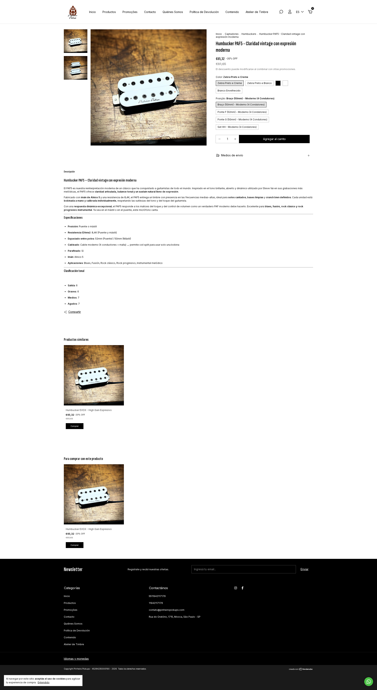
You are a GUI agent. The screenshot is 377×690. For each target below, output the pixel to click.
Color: (232, 77)
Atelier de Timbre (257, 12)
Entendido (43, 682)
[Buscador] (281, 12)
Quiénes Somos (173, 12)
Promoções (130, 12)
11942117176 (156, 603)
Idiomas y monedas (76, 658)
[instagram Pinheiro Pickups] (235, 588)
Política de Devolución (204, 12)
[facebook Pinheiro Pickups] (242, 588)
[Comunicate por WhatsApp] (368, 681)
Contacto (150, 12)
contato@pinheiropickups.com (166, 609)
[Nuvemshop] (301, 669)
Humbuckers (249, 33)
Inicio (92, 12)
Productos (109, 12)
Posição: (245, 98)
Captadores (232, 33)
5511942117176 (157, 596)
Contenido (232, 12)
